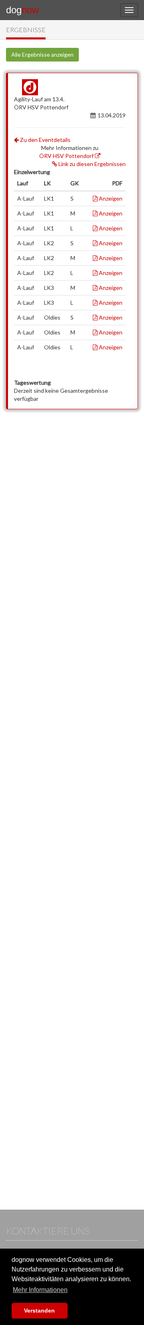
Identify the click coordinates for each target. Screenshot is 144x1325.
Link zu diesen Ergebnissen (91, 163)
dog (22, 9)
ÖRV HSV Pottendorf (67, 155)
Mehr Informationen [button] (40, 1289)
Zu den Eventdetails (44, 139)
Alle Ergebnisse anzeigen (42, 54)
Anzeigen (110, 198)
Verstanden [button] (39, 1310)
